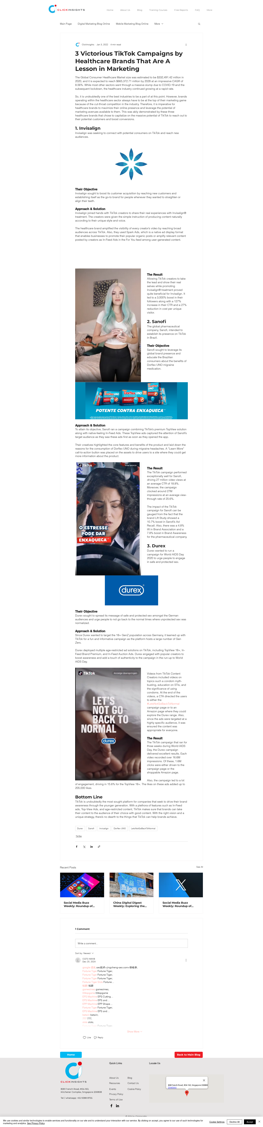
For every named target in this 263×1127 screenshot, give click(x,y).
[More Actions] (186, 960)
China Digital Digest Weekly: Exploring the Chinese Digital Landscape (129, 904)
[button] (199, 24)
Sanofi (91, 828)
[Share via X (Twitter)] (84, 846)
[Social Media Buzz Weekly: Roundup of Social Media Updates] (82, 885)
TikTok (79, 836)
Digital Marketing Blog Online (94, 23)
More (157, 23)
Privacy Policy (116, 1094)
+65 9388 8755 (84, 1098)
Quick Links (115, 1063)
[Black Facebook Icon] (111, 1106)
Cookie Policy (134, 1089)
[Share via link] (99, 846)
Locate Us (154, 1063)
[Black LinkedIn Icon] (117, 1106)
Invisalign (104, 828)
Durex (80, 828)
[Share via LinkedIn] (91, 846)
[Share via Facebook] (76, 846)
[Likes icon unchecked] (84, 1037)
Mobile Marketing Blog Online (132, 23)
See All (199, 867)
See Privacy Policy (36, 1123)
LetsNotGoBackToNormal (143, 828)
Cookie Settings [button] (216, 1121)
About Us (114, 1077)
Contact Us (133, 1083)
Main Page (66, 23)
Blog (130, 1077)
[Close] (259, 1122)
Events (112, 1089)
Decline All (235, 1121)
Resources (114, 1083)
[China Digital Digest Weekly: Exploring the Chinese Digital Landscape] (132, 885)
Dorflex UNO (120, 828)
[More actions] (186, 44)
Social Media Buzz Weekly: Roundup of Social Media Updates (79, 904)
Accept (250, 1121)
